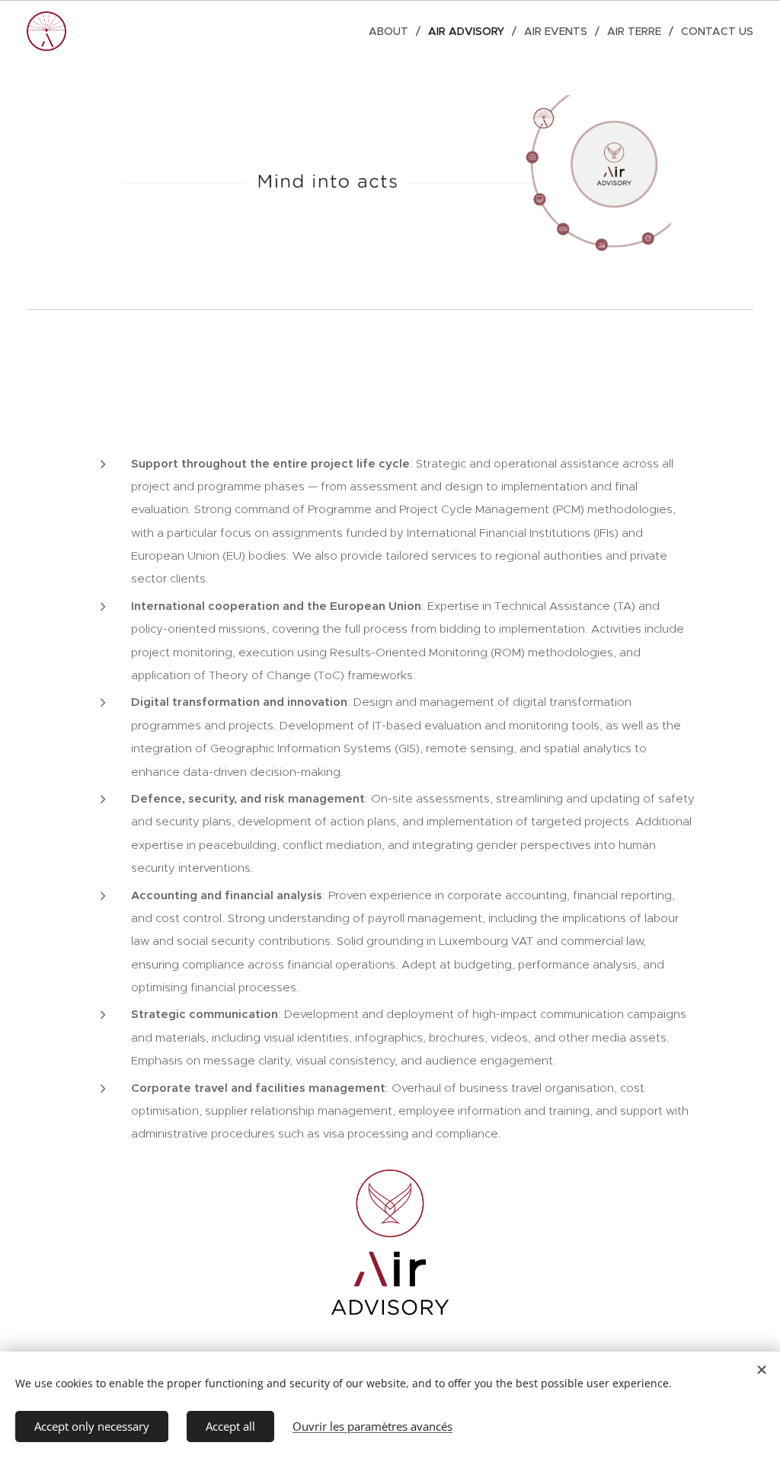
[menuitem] (392, 31)
